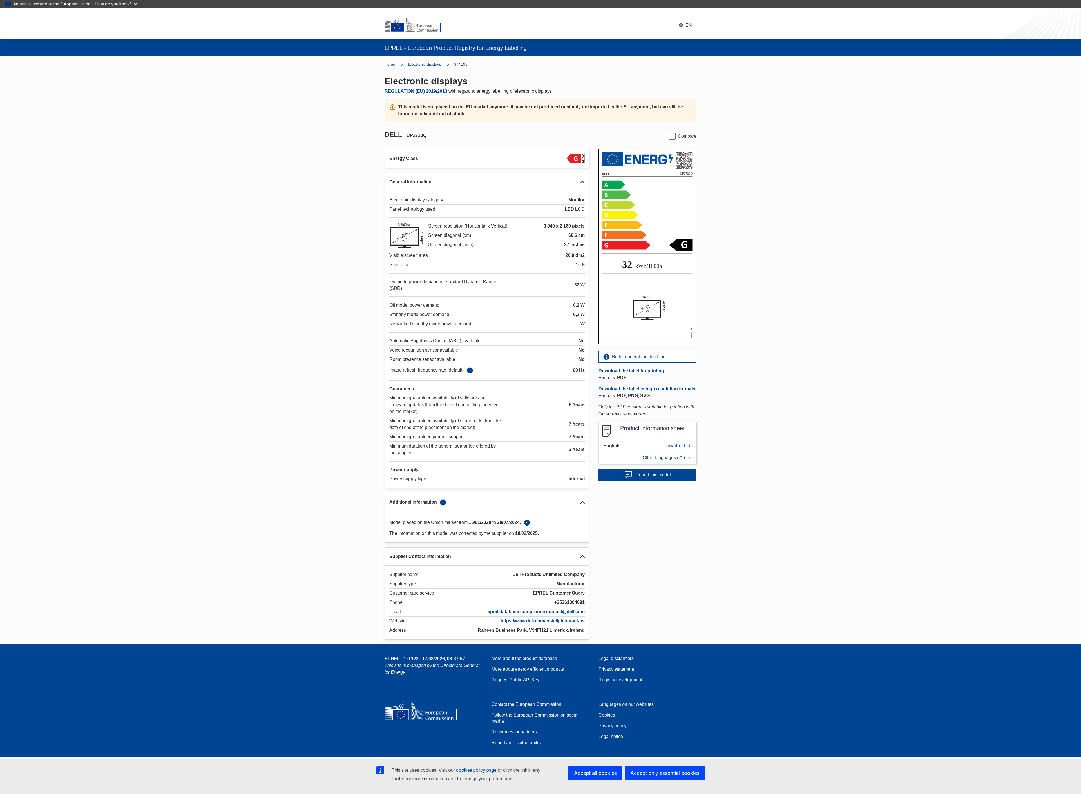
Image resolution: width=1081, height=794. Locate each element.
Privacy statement (616, 669)
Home (390, 64)
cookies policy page (476, 770)
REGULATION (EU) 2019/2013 (416, 91)
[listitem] (431, 64)
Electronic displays (424, 64)
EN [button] (688, 25)
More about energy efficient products (528, 669)
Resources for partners (514, 731)
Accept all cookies (595, 773)
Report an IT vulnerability (517, 742)
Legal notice (610, 736)
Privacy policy (612, 725)
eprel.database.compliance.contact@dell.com (536, 611)
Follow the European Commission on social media (535, 718)
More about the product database (524, 658)
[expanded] (582, 181)
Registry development (620, 679)
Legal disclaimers (616, 658)
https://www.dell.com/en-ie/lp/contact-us (543, 621)
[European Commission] (416, 25)
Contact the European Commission (526, 704)
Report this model (653, 474)
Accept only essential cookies (665, 773)
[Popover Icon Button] (470, 370)
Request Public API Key (515, 679)
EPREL (425, 658)
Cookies (606, 715)
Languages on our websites (626, 704)
